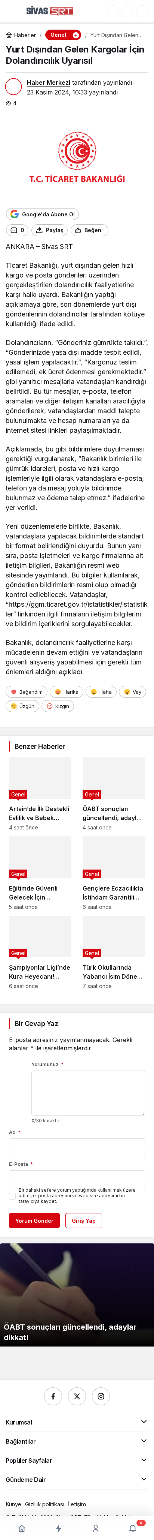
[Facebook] (53, 1396)
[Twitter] (77, 1396)
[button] (112, 11)
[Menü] (13, 11)
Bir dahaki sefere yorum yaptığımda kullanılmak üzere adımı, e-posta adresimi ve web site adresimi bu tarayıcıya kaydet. (77, 1195)
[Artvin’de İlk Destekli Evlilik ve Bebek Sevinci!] (40, 794)
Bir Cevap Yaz (36, 1023)
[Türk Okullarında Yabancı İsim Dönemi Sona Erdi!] (114, 952)
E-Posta (21, 1164)
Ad (15, 1132)
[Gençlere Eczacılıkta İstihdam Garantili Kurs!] (114, 873)
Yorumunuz (47, 1064)
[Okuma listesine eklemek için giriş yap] (117, 230)
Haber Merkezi (48, 82)
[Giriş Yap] (127, 11)
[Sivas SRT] (50, 10)
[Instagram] (101, 1396)
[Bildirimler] (142, 11)
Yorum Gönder (34, 1221)
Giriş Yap (84, 1221)
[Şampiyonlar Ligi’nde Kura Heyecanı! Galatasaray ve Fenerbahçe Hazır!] (40, 952)
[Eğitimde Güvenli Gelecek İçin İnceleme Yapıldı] (40, 873)
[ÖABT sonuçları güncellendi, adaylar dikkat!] (114, 794)
